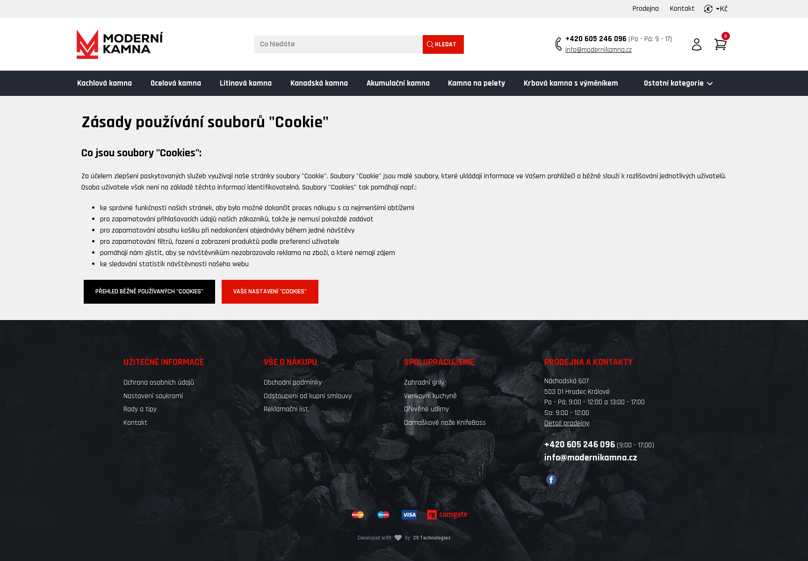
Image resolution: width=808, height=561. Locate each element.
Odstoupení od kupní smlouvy (308, 396)
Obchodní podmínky (293, 382)
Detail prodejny (566, 423)
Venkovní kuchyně (430, 396)
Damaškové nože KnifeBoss (445, 423)
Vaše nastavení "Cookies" (270, 291)
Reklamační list (286, 409)
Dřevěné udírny (426, 409)
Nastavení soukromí (153, 396)
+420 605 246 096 (596, 39)
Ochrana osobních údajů (158, 382)
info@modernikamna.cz (598, 49)
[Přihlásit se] (696, 44)
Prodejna (646, 9)
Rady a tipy (140, 409)
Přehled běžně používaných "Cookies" (149, 291)
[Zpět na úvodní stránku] (120, 44)
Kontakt (682, 9)
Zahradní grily (424, 382)
